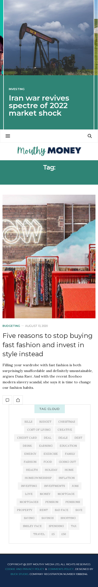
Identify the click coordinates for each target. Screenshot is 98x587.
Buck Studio (19, 574)
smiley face (32, 526)
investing (29, 486)
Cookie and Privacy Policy (24, 569)
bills (28, 421)
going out (67, 462)
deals (62, 437)
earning (46, 446)
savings (47, 518)
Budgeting (11, 326)
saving (29, 518)
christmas (66, 421)
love (29, 494)
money (45, 494)
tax (73, 526)
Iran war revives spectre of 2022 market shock (39, 105)
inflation (67, 478)
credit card (27, 437)
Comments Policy (61, 569)
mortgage (66, 494)
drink (27, 446)
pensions (72, 502)
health (32, 470)
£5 (53, 534)
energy (30, 454)
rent (43, 510)
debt (78, 437)
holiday (51, 470)
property (24, 510)
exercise (50, 454)
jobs (75, 486)
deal (47, 437)
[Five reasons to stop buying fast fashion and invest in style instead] (49, 256)
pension (51, 502)
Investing (17, 89)
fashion (30, 462)
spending (56, 526)
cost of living (39, 429)
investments (54, 486)
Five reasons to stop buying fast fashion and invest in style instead (48, 345)
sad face (61, 510)
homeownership (38, 478)
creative (65, 429)
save (78, 510)
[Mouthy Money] (49, 151)
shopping (68, 518)
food (47, 462)
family (70, 454)
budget (45, 421)
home (69, 470)
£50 (64, 534)
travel (39, 534)
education (68, 446)
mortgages (29, 502)
